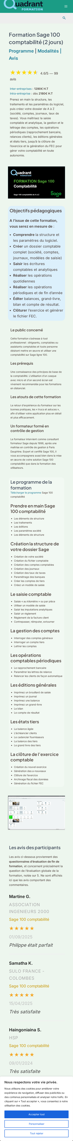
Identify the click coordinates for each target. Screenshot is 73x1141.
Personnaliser (36, 1123)
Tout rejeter (36, 1133)
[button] (64, 18)
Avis (13, 58)
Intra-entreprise (20, 93)
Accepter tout (37, 1114)
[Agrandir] (60, 800)
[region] (36, 1108)
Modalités (49, 51)
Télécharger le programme (26, 492)
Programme (21, 51)
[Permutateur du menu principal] (65, 6)
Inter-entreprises (21, 88)
